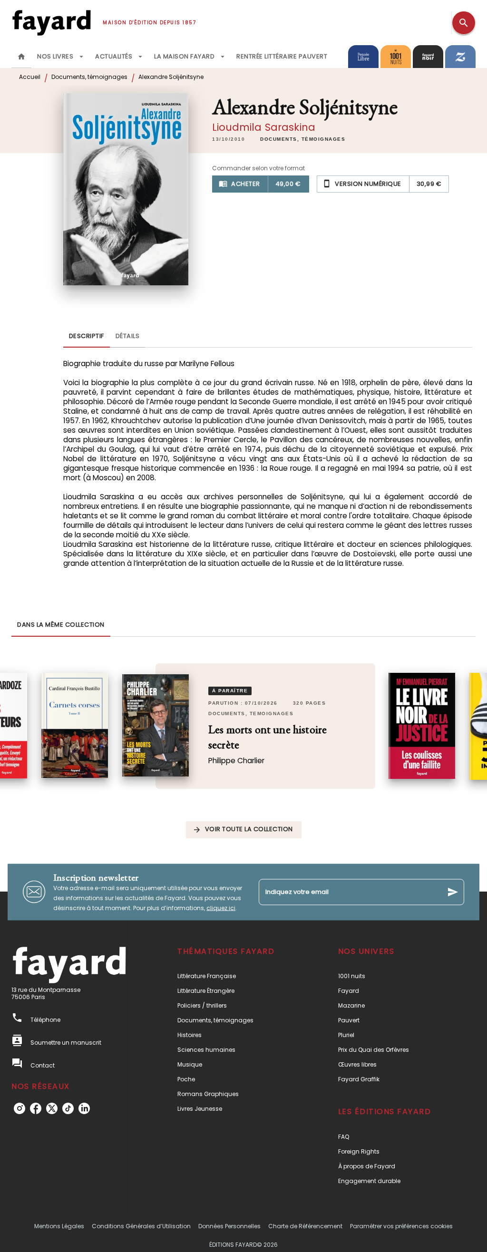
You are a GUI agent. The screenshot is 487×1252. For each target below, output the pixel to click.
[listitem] (19, 1108)
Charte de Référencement (305, 1226)
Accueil (29, 77)
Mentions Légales (59, 1226)
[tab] (21, 56)
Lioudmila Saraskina (263, 127)
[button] (302, 139)
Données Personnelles (229, 1226)
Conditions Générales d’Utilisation (141, 1226)
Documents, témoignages (89, 77)
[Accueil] (51, 22)
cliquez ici (220, 907)
